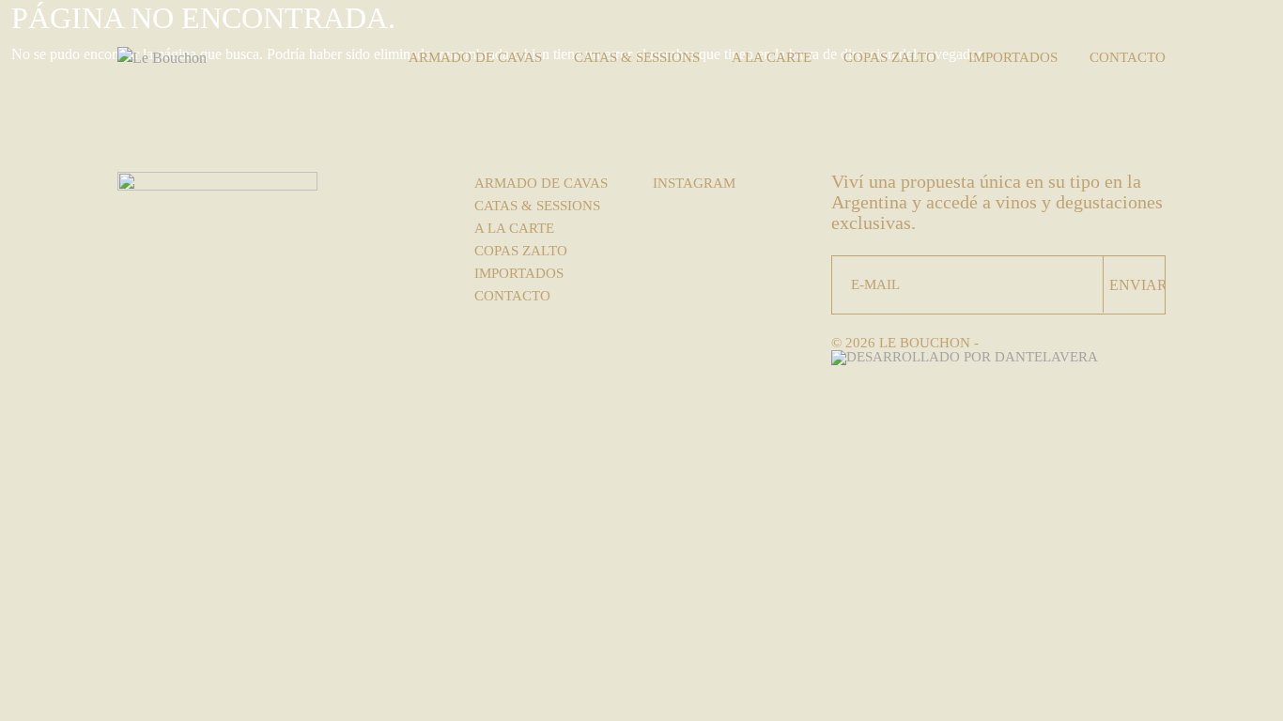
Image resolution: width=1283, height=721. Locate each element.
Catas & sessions (637, 57)
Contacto (1128, 57)
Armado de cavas (475, 57)
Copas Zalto (889, 57)
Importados (1013, 57)
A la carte (772, 57)
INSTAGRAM (694, 183)
